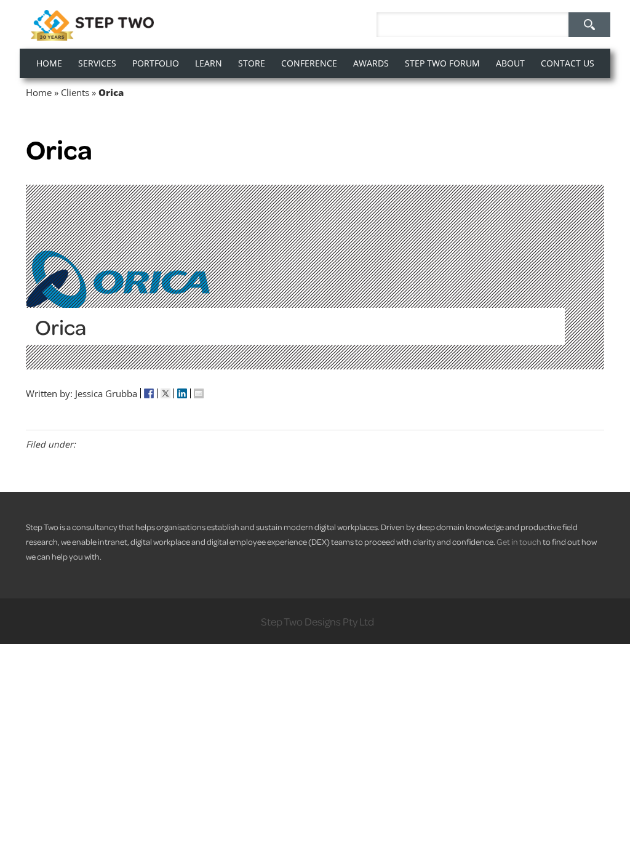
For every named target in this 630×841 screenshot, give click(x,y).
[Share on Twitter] (166, 393)
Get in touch (518, 541)
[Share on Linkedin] (182, 393)
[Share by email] (199, 393)
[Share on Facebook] (149, 393)
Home (39, 92)
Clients (75, 92)
